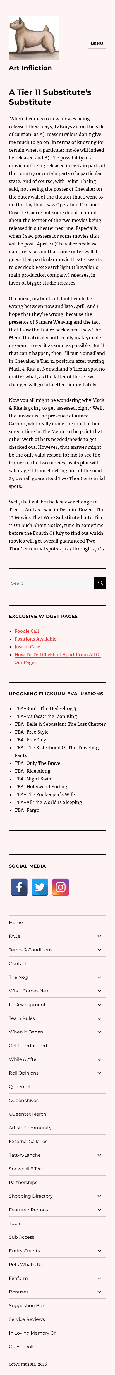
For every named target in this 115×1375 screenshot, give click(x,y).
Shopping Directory (31, 1196)
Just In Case (27, 647)
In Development (27, 1004)
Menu (97, 43)
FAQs (14, 936)
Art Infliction (30, 68)
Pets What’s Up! (27, 1264)
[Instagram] (61, 887)
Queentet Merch (27, 1114)
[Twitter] (40, 887)
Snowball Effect (26, 1168)
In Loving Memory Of (32, 1333)
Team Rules (22, 1018)
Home (16, 922)
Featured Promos (28, 1209)
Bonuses (18, 1292)
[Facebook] (19, 887)
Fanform (18, 1278)
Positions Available (35, 639)
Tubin (15, 1223)
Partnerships (23, 1182)
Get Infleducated (28, 1045)
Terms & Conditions (30, 950)
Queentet (20, 1086)
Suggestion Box (27, 1305)
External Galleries (28, 1141)
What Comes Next (30, 991)
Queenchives (24, 1100)
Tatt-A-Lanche (25, 1155)
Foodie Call (27, 631)
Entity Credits (24, 1251)
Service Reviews (27, 1319)
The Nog (18, 977)
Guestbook (21, 1346)
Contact (18, 963)
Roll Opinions (24, 1073)
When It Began (26, 1032)
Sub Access (21, 1237)
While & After (23, 1059)
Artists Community (30, 1127)
